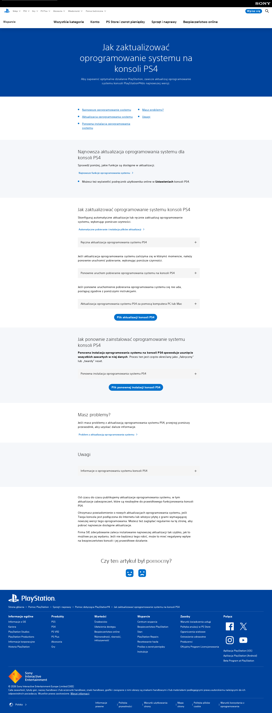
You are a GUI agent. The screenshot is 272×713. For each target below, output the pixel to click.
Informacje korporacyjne (21, 641)
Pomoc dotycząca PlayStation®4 (92, 607)
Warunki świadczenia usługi (195, 621)
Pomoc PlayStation (38, 607)
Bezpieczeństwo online (200, 22)
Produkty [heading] (57, 616)
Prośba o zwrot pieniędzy (151, 646)
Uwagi (146, 117)
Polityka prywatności (125, 704)
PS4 (53, 626)
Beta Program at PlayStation (238, 660)
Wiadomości (74, 11)
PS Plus (43, 11)
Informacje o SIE (17, 621)
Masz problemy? (153, 110)
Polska (19, 704)
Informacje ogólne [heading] (20, 616)
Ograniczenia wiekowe (192, 631)
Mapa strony (180, 704)
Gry (33, 11)
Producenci (186, 641)
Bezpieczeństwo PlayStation (152, 626)
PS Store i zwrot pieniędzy (125, 22)
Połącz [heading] (227, 616)
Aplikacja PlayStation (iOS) (237, 650)
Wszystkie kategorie (69, 22)
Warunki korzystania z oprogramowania (232, 704)
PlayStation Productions (21, 636)
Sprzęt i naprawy (164, 22)
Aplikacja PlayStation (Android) (240, 655)
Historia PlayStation (19, 646)
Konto (95, 22)
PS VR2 (55, 631)
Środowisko (100, 621)
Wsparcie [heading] (143, 616)
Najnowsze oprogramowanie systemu (106, 110)
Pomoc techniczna (94, 11)
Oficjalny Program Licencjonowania (199, 646)
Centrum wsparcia (147, 621)
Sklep (15, 11)
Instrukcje (142, 651)
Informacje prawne (101, 704)
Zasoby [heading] (185, 616)
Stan (139, 631)
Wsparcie (9, 22)
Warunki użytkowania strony (155, 704)
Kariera (12, 626)
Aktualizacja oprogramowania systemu (107, 117)
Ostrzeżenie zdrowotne (193, 636)
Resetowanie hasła (147, 641)
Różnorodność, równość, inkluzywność (107, 638)
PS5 (24, 11)
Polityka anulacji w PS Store (195, 626)
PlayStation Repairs (148, 636)
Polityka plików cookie (202, 704)
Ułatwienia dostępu (105, 626)
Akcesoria (57, 11)
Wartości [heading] (100, 616)
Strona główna (16, 607)
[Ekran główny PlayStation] (7, 11)
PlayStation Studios (18, 631)
